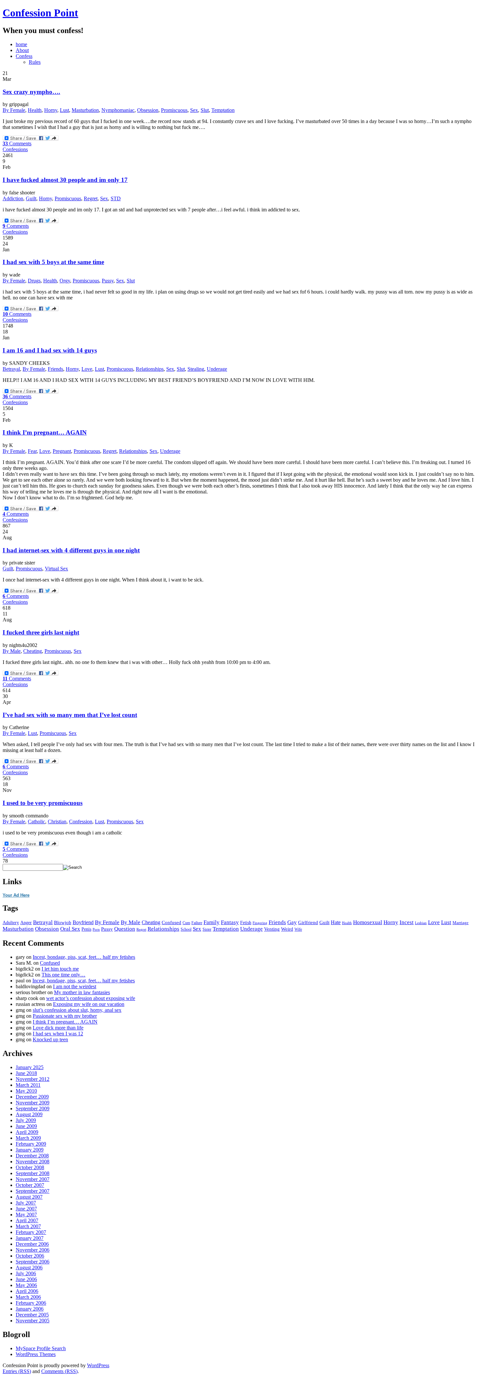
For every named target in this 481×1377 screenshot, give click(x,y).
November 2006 (32, 1250)
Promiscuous (174, 110)
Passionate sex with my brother (65, 1016)
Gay (292, 922)
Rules (35, 62)
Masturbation (85, 110)
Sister (207, 929)
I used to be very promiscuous (42, 802)
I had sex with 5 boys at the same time (53, 262)
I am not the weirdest (74, 986)
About (22, 50)
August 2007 (29, 1197)
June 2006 (26, 1279)
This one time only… (63, 974)
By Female (14, 110)
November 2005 (32, 1320)
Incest (407, 922)
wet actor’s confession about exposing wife (90, 998)
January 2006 (30, 1309)
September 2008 (32, 1173)
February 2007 (31, 1232)
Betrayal (11, 369)
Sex (194, 110)
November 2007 (32, 1179)
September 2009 (32, 1108)
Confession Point (40, 13)
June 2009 (26, 1126)
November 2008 (32, 1161)
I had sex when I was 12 (58, 1033)
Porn (96, 929)
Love (86, 369)
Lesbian (421, 923)
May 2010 (26, 1091)
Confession (80, 821)
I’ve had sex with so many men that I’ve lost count (70, 714)
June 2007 (26, 1208)
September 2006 (32, 1261)
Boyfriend (83, 922)
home (21, 44)
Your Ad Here (16, 895)
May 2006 (26, 1285)
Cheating (32, 651)
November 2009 (32, 1102)
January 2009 (30, 1150)
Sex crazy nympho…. (31, 91)
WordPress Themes (36, 1354)
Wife (298, 929)
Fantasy (230, 922)
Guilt (31, 198)
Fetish (245, 922)
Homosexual (367, 922)
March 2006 (28, 1297)
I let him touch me (60, 969)
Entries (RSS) (17, 1371)
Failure (196, 923)
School (186, 929)
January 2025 (30, 1067)
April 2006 (27, 1291)
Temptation (223, 110)
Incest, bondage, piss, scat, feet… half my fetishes (84, 957)
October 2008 (30, 1167)
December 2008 (32, 1155)
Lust (64, 110)
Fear (32, 451)
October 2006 (30, 1256)
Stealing (195, 369)
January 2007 (30, 1238)
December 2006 (32, 1244)
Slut (205, 110)
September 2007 (32, 1191)
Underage (217, 369)
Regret (91, 198)
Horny (50, 110)
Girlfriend (308, 922)
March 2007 (28, 1226)
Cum (186, 923)
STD (116, 198)
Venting (272, 929)
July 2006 (26, 1273)
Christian (57, 821)
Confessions (15, 149)
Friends (55, 369)
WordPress (98, 1365)
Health (35, 110)
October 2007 (30, 1185)
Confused (171, 922)
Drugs (34, 280)
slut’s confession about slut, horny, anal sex (77, 1010)
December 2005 (32, 1314)
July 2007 (26, 1203)
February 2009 (31, 1144)
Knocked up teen (50, 1039)
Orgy (65, 280)
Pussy (108, 280)
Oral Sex (70, 929)
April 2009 (27, 1132)
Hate (336, 922)
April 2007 (27, 1220)
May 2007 (26, 1214)
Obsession (147, 110)
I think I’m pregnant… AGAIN (45, 432)
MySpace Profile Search (41, 1348)
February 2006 (31, 1303)
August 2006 (29, 1267)
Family (212, 922)
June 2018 (26, 1073)
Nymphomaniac (117, 110)
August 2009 (29, 1114)
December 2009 (32, 1097)
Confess (24, 56)
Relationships (150, 369)
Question (124, 929)
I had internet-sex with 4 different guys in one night (71, 550)
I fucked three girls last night (41, 632)
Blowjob (62, 922)
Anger (26, 922)
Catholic (36, 821)
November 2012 (32, 1079)
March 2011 (28, 1085)
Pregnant (62, 451)
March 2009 (28, 1138)
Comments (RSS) (59, 1371)
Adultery (11, 922)
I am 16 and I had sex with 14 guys (50, 350)
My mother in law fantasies (82, 992)
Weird (287, 929)
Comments (17, 143)
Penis (86, 929)
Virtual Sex (56, 568)
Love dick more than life (58, 1027)
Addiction (13, 198)
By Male (12, 651)
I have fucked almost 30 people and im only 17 (65, 179)
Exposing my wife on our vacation (88, 1004)
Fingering (260, 923)
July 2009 (26, 1120)
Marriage (461, 923)
